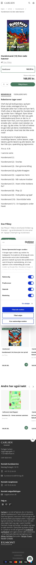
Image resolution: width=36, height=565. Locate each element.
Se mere (26, 364)
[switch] (31, 283)
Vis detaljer (26, 303)
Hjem (2, 9)
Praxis (29, 536)
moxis (10, 538)
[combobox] (5, 84)
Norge (23, 536)
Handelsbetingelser (18, 552)
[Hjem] (9, 3)
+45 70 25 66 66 (10, 485)
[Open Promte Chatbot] (30, 559)
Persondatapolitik (18, 558)
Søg (29, 3)
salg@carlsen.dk (10, 494)
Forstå (3, 538)
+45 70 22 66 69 (10, 471)
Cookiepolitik (18, 555)
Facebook (2, 504)
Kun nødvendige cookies (18, 321)
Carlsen (4, 512)
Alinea (3, 536)
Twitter (10, 504)
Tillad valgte (18, 315)
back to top (32, 439)
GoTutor (9, 536)
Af (2, 62)
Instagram (6, 504)
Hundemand (19, 9)
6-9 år (10, 9)
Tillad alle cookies (18, 309)
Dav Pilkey (7, 62)
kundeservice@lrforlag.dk (13, 476)
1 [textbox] (3, 84)
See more (15, 347)
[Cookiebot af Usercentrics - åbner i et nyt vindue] (25, 242)
